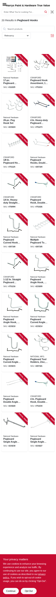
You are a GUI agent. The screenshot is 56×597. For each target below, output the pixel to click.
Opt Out (29, 591)
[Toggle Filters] (52, 35)
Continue (11, 591)
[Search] (46, 11)
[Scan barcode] (52, 12)
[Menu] (4, 4)
